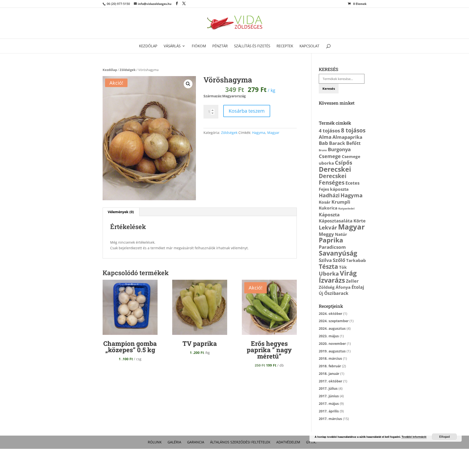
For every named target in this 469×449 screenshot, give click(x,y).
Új (321, 293)
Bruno (323, 150)
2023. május (329, 336)
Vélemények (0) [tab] (121, 212)
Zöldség (327, 287)
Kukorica (328, 208)
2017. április (329, 411)
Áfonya (343, 287)
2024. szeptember (334, 321)
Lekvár (328, 227)
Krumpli (340, 202)
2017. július (328, 388)
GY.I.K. (311, 442)
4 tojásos (329, 130)
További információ (414, 437)
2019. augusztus (332, 351)
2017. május (329, 403)
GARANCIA (195, 442)
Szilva (325, 260)
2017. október (330, 381)
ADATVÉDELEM (288, 442)
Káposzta (329, 214)
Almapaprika (347, 137)
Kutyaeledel (346, 208)
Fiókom (199, 46)
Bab (323, 143)
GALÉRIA (174, 442)
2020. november (332, 343)
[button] (188, 84)
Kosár (324, 202)
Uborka (329, 273)
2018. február (330, 366)
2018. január (329, 373)
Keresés (328, 88)
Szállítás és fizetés (252, 46)
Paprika (331, 240)
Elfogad (444, 436)
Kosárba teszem (247, 111)
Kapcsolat (309, 46)
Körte (359, 221)
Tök (343, 267)
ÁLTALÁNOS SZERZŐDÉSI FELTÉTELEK (240, 442)
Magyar (273, 132)
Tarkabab (356, 260)
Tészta (328, 266)
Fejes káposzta (334, 189)
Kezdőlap (148, 46)
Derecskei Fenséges (332, 179)
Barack (337, 143)
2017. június (329, 396)
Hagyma (258, 132)
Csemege (330, 156)
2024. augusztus (332, 328)
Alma (325, 136)
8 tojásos (353, 130)
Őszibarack (336, 293)
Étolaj (358, 287)
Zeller (352, 281)
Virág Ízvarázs (338, 277)
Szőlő (339, 260)
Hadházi (329, 195)
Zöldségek (128, 70)
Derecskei (335, 169)
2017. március (330, 418)
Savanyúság (338, 253)
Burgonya (339, 149)
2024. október (330, 313)
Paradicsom (332, 247)
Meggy (326, 234)
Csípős (343, 162)
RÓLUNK (155, 442)
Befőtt (353, 143)
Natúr (341, 234)
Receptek (285, 46)
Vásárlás (172, 46)
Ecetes (352, 183)
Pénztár (220, 46)
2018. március (330, 358)
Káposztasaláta (335, 221)
